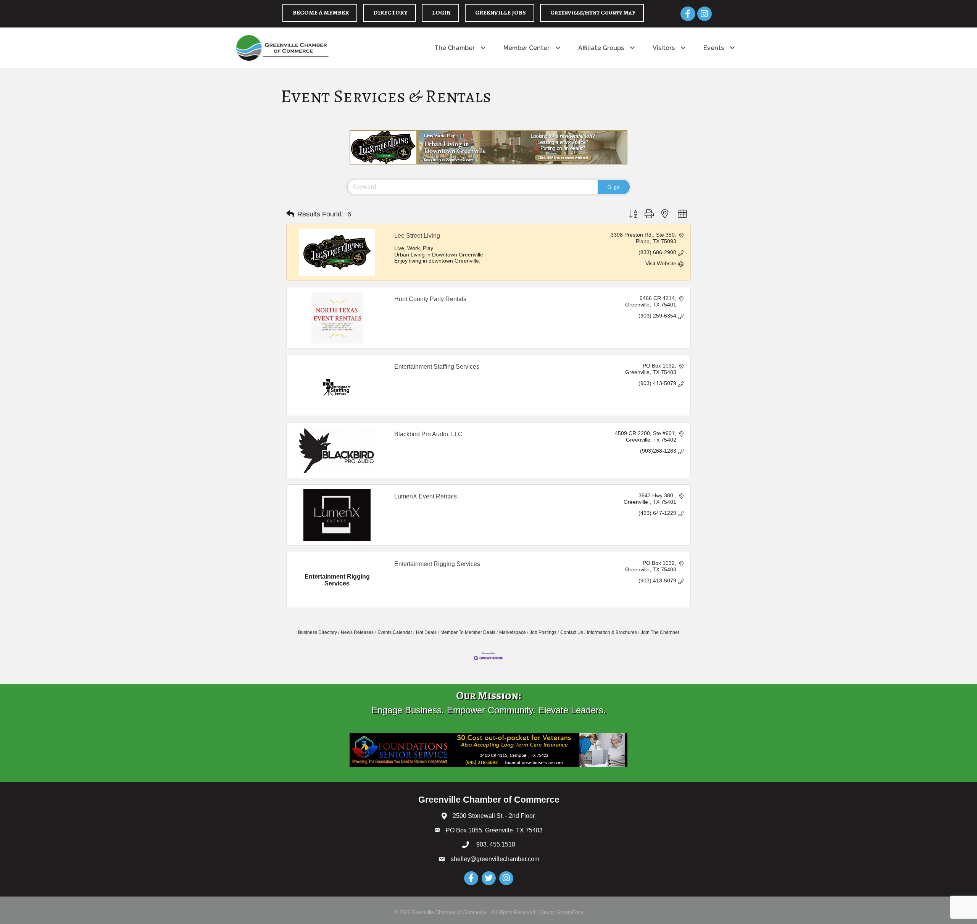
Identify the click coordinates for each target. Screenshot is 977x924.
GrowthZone (569, 912)
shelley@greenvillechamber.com (495, 859)
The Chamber (454, 48)
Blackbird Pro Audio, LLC (428, 434)
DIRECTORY (390, 12)
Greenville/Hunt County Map (592, 12)
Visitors (664, 48)
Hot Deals (426, 632)
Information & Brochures (612, 632)
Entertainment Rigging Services (437, 564)
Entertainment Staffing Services (436, 366)
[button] (290, 214)
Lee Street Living (417, 235)
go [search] (617, 187)
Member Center (526, 48)
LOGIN (441, 12)
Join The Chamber (660, 632)
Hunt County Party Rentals (430, 299)
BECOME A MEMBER (321, 12)
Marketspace (512, 632)
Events (713, 48)
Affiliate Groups (601, 48)
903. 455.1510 (495, 844)
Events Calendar (394, 632)
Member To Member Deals (467, 632)
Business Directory (317, 632)
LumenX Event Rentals (425, 496)
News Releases (357, 632)
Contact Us (571, 632)
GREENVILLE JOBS (500, 12)
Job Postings (543, 632)
